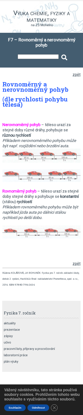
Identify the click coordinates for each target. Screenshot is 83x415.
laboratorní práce (16, 355)
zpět (77, 74)
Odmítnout (38, 407)
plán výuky (11, 361)
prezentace (12, 329)
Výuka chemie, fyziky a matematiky (41, 16)
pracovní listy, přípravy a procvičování (29, 349)
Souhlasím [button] (15, 407)
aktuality (10, 323)
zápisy (8, 336)
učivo (7, 342)
